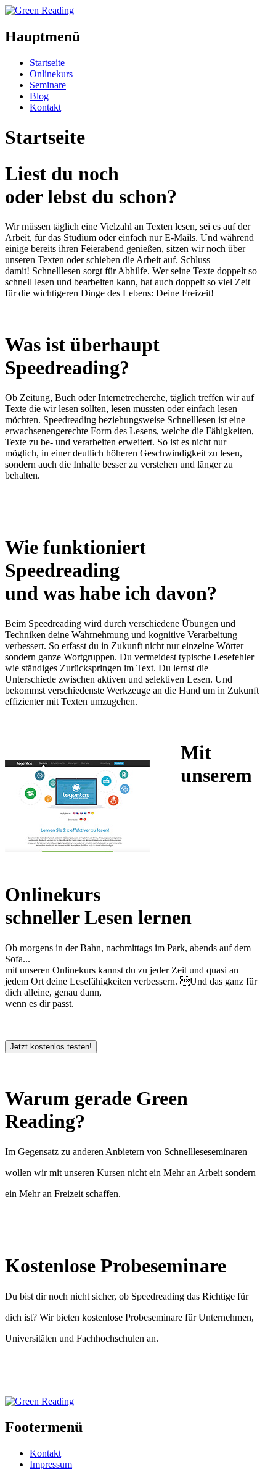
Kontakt (45, 107)
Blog (39, 96)
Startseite (47, 62)
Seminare (48, 85)
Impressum (51, 1464)
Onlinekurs (51, 74)
